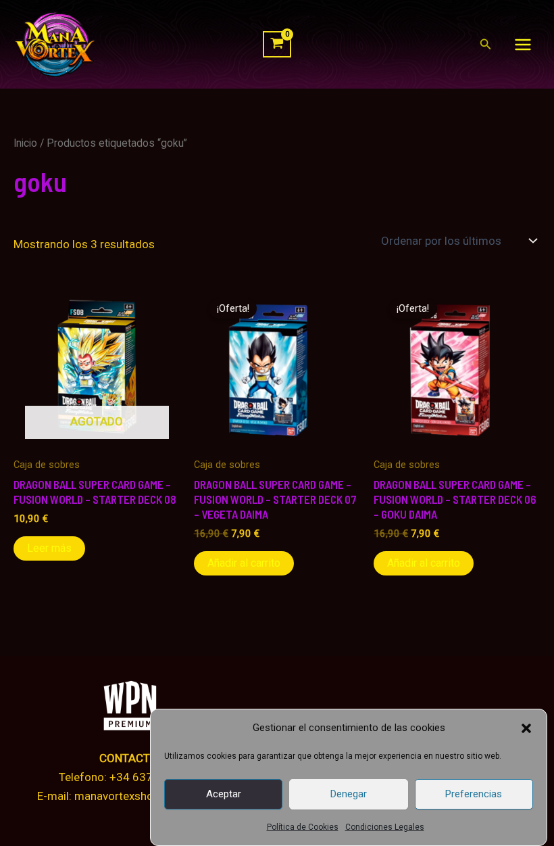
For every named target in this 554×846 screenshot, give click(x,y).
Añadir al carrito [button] (243, 563)
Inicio (25, 143)
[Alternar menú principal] (522, 44)
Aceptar (223, 794)
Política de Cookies (302, 827)
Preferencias (473, 794)
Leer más (49, 548)
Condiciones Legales (384, 827)
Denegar (348, 794)
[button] (526, 728)
